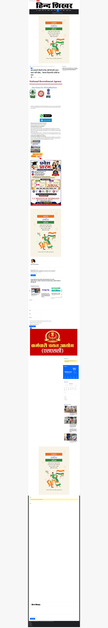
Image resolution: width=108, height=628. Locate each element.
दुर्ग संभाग (31, 531)
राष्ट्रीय (43, 10)
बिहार (30, 582)
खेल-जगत (60, 10)
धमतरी (30, 558)
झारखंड (31, 578)
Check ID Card (30, 625)
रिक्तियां (63, 10)
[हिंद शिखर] (54, 5)
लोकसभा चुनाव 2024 (32, 591)
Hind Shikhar (41, 621)
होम (36, 10)
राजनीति (51, 10)
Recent (65, 398)
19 (70, 388)
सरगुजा (30, 574)
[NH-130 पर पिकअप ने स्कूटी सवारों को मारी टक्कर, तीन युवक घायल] (70, 437)
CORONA (31, 506)
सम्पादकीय (48, 10)
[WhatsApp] (76, 626)
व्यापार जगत (55, 10)
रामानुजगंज (31, 554)
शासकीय (31, 590)
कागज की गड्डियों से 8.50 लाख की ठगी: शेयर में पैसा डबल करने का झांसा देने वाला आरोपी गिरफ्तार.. (73, 414)
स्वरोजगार (67, 10)
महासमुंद (31, 561)
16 (64, 388)
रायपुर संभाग (31, 556)
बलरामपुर (31, 570)
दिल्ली (30, 579)
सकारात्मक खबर (31, 597)
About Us (30, 622)
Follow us (32, 497)
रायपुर (30, 562)
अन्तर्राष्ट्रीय (39, 10)
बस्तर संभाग (31, 537)
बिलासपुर (31, 550)
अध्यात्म (70, 10)
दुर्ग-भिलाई (31, 532)
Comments (65, 399)
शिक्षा (57, 10)
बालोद (30, 533)
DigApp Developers (51, 621)
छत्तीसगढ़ (31, 530)
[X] (78, 626)
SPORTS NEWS (32, 518)
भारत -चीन (31, 522)
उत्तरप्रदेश (31, 527)
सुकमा (30, 545)
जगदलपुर (31, 538)
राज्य (45, 10)
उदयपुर (30, 566)
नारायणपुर (31, 541)
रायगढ (30, 553)
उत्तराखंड (31, 514)
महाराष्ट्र (31, 585)
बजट (30, 521)
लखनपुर (31, 573)
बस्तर (30, 542)
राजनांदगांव (31, 536)
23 (64, 389)
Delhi (30, 509)
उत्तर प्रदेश (31, 513)
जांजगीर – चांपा (31, 549)
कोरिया (30, 567)
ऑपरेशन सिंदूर (31, 516)
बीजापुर (30, 544)
